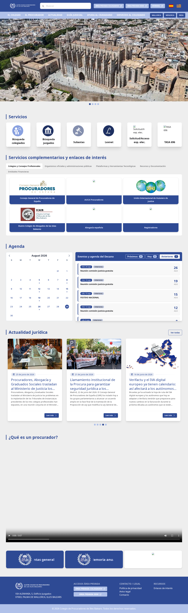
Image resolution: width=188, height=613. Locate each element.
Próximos (134, 256)
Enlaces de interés (163, 588)
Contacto (124, 594)
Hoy (151, 256)
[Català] (178, 6)
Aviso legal (124, 591)
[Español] (171, 6)
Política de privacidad (130, 588)
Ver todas (175, 332)
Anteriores (169, 256)
